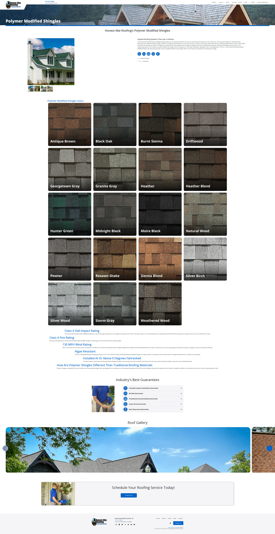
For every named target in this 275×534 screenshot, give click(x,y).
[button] (269, 448)
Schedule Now (129, 495)
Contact (240, 2)
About (174, 518)
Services (170, 518)
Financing (234, 2)
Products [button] (214, 2)
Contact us (178, 523)
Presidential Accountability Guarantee (143, 399)
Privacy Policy (171, 527)
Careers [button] (246, 2)
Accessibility (176, 527)
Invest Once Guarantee (137, 404)
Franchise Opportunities (262, 2)
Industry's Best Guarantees (137, 379)
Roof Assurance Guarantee (139, 409)
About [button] (227, 2)
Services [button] (221, 2)
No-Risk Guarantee (136, 393)
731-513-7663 (49, 2)
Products (164, 518)
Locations (253, 2)
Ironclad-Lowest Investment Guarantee (143, 388)
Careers (158, 518)
